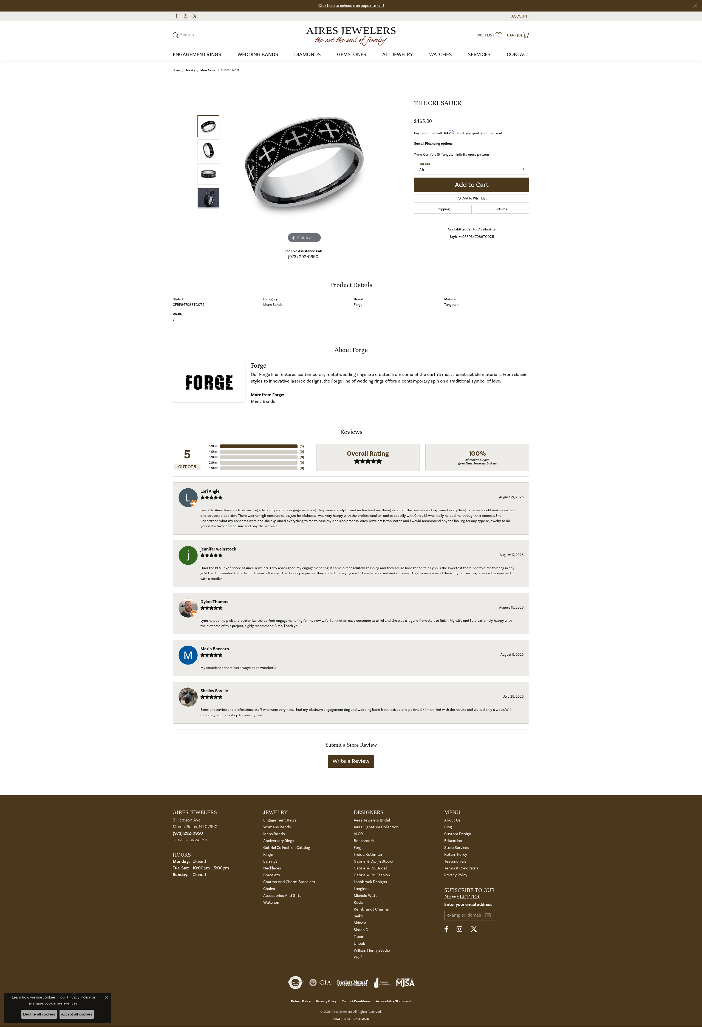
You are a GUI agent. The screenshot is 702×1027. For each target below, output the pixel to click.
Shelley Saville (214, 691)
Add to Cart (472, 185)
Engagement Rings (197, 54)
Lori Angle (209, 491)
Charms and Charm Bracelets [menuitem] (289, 882)
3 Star (213, 457)
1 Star (213, 468)
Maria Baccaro (214, 649)
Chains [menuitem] (269, 888)
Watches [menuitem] (271, 902)
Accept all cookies (76, 1014)
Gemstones (351, 54)
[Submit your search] (176, 35)
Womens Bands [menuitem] (277, 827)
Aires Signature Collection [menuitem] (376, 827)
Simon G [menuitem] (361, 929)
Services (479, 54)
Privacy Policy (455, 875)
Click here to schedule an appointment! (351, 5)
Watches (440, 54)
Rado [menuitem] (358, 902)
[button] (519, 16)
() (302, 446)
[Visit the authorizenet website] (295, 982)
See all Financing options (433, 143)
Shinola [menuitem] (360, 923)
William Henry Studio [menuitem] (372, 950)
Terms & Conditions (461, 868)
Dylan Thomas (214, 601)
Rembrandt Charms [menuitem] (371, 909)
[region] (304, 162)
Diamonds (307, 54)
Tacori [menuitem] (359, 936)
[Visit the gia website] (320, 982)
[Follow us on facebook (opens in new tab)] (176, 16)
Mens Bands (208, 70)
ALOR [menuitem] (358, 834)
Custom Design (457, 834)
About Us (452, 820)
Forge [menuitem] (359, 847)
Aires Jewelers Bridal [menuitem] (372, 820)
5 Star (213, 446)
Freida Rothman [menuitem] (368, 854)
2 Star (213, 463)
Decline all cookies (39, 1014)
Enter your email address (468, 904)
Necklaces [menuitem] (272, 868)
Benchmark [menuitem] (364, 840)
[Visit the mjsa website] (405, 982)
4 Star (213, 452)
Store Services (456, 847)
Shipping (443, 209)
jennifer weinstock (218, 549)
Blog (448, 827)
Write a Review (351, 761)
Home (176, 70)
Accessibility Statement (393, 1001)
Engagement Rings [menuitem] (279, 820)
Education (453, 840)
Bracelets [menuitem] (271, 875)
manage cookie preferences (53, 1003)
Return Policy (455, 854)
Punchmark (360, 1019)
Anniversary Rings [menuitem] (278, 840)
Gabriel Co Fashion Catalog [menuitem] (286, 847)
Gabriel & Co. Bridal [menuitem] (370, 868)
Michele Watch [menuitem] (367, 895)
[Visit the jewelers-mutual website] (352, 982)
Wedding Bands (257, 54)
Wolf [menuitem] (358, 957)
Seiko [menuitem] (358, 916)
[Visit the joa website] (382, 982)
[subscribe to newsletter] (488, 915)
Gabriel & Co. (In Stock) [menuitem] (373, 861)
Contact (518, 54)
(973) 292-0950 (303, 256)
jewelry (190, 70)
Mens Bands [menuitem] (274, 834)
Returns (501, 209)
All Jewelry (397, 54)
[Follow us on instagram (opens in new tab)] (185, 16)
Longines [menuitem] (361, 888)
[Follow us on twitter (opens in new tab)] (194, 16)
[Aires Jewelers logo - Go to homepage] (351, 35)
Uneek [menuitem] (359, 943)
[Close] (695, 5)
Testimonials (455, 861)
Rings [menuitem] (268, 854)
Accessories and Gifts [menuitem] (282, 895)
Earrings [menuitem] (270, 861)
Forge (358, 305)
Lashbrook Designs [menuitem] (370, 882)
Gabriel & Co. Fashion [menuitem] (372, 875)
